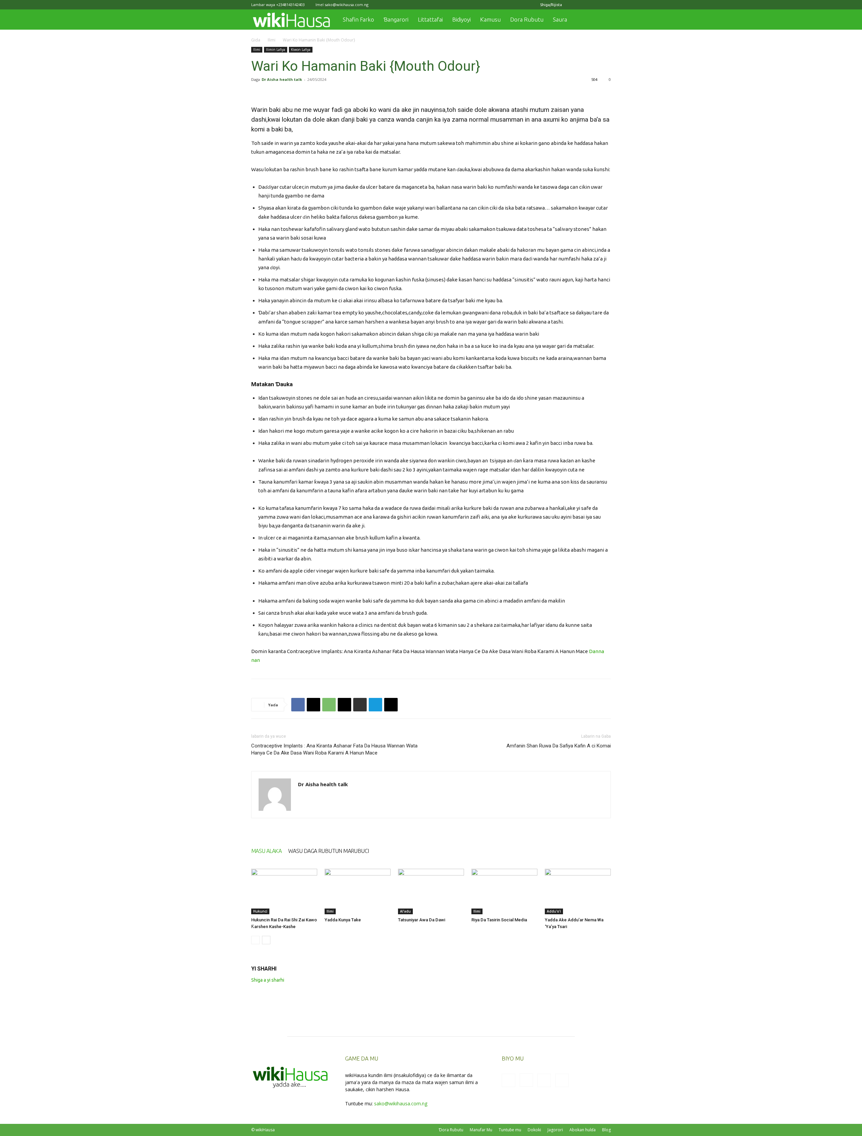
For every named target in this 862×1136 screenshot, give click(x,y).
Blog (606, 1130)
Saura (560, 19)
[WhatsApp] (329, 704)
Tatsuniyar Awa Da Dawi (421, 919)
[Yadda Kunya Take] (358, 891)
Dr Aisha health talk (282, 79)
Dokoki (534, 1130)
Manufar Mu (481, 1130)
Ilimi (271, 40)
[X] (595, 4)
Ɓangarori (396, 19)
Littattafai (430, 19)
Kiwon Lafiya (300, 49)
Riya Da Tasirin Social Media (499, 919)
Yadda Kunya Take (343, 919)
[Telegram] (375, 704)
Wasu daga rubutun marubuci (328, 851)
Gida (255, 40)
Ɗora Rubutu (451, 1130)
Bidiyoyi (461, 19)
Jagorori (555, 1130)
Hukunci (260, 911)
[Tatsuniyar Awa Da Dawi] (431, 891)
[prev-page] (255, 940)
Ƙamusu (490, 19)
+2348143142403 (290, 4)
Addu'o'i (554, 911)
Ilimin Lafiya (275, 49)
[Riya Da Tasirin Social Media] (504, 891)
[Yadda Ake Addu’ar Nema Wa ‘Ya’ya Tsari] (578, 891)
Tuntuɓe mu (510, 1130)
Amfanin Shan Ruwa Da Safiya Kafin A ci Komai (558, 746)
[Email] (344, 704)
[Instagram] (583, 4)
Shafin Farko (358, 19)
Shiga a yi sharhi (267, 980)
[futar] (360, 704)
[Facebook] (572, 4)
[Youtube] (606, 4)
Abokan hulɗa (582, 1130)
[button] (603, 20)
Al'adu (405, 911)
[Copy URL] (391, 704)
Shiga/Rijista (551, 5)
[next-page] (266, 940)
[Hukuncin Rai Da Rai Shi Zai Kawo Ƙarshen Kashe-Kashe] (284, 891)
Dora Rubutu (526, 19)
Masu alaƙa (266, 851)
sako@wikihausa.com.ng (346, 4)
